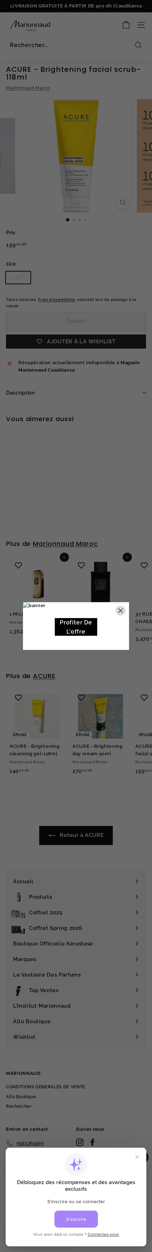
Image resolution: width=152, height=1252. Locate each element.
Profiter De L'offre (76, 627)
